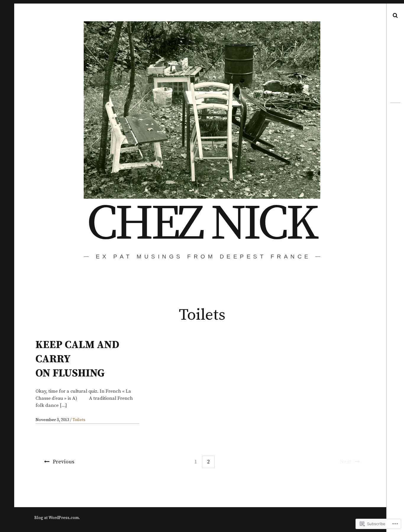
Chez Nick (201, 224)
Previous (63, 461)
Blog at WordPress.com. (57, 517)
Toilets (78, 420)
